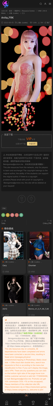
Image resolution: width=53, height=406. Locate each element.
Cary (5, 265)
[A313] (13, 289)
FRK (4, 208)
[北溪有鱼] (6, 4)
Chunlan (32, 265)
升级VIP (32, 144)
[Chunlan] (39, 245)
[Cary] (13, 245)
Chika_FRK (47, 223)
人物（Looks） (23, 23)
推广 (48, 23)
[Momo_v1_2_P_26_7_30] (39, 289)
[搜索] (40, 3)
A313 (5, 309)
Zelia (3, 223)
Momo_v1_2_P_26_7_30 (38, 309)
